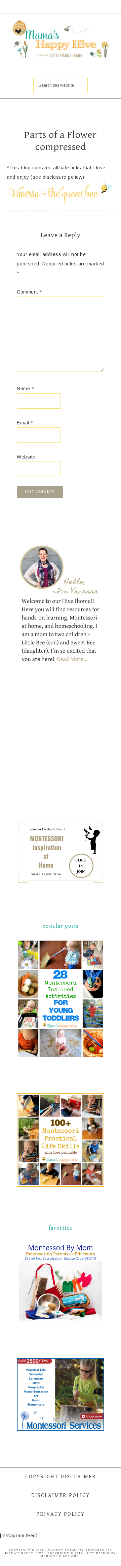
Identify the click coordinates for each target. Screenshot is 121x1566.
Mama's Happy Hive (60, 40)
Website (26, 457)
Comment (29, 292)
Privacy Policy (60, 1514)
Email (25, 422)
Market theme (63, 1550)
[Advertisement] (67, 748)
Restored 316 (98, 1550)
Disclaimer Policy (60, 1495)
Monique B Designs (60, 1556)
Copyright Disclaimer (60, 1477)
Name (25, 388)
